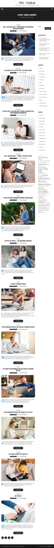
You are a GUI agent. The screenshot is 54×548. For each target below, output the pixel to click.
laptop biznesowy (44, 179)
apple (42, 156)
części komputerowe (43, 164)
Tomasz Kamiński (23, 30)
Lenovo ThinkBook (43, 94)
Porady (18, 195)
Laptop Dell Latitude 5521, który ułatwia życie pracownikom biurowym (18, 112)
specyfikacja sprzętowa (44, 205)
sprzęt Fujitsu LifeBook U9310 (42, 206)
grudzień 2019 (42, 132)
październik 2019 (42, 138)
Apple (40, 68)
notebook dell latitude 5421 (42, 198)
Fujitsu (18, 281)
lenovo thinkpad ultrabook (42, 194)
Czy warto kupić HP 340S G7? (18, 454)
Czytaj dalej (18, 64)
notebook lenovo (42, 201)
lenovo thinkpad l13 (43, 191)
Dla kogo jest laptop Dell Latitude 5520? (18, 70)
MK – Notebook (27, 3)
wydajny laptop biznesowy (42, 212)
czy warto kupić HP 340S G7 (42, 163)
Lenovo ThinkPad (42, 97)
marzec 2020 (42, 124)
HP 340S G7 (18, 496)
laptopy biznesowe (44, 185)
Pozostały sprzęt (42, 103)
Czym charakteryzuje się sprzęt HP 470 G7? (18, 412)
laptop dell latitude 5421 (41, 180)
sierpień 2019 (42, 144)
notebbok (46, 195)
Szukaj (39, 26)
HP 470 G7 (39, 175)
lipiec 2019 (41, 147)
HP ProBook (18, 410)
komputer (40, 177)
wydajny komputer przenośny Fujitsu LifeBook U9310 (43, 211)
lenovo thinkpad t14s (43, 193)
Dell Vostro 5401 (42, 167)
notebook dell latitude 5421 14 (42, 199)
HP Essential (18, 452)
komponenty (45, 175)
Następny (12, 537)
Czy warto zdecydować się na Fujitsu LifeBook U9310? (18, 370)
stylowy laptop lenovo (44, 208)
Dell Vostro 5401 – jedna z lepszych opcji (18, 156)
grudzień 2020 (42, 118)
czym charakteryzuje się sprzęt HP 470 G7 (44, 160)
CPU (43, 156)
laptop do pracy (42, 181)
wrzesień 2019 (42, 141)
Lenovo (41, 188)
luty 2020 (41, 127)
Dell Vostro (18, 153)
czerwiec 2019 (42, 150)
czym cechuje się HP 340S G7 (43, 158)
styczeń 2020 (42, 129)
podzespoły (41, 202)
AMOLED (39, 156)
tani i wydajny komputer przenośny (43, 209)
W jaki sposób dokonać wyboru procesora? (18, 198)
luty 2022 (41, 115)
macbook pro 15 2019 (41, 195)
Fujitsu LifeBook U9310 (18, 284)
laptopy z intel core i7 (45, 186)
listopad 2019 (42, 135)
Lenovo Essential (42, 91)
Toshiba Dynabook (43, 106)
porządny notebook (47, 202)
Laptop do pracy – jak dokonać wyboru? (18, 241)
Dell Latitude (18, 24)
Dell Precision (42, 77)
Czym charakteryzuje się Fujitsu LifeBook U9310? (18, 327)
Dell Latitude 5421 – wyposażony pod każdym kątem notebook (18, 28)
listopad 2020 (42, 121)
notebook (40, 197)
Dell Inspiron (42, 71)
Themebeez (50, 546)
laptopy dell (40, 186)
